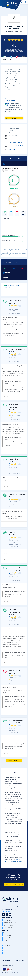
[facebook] (3, 914)
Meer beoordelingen (13, 760)
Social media (12, 149)
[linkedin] (10, 914)
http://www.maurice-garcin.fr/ (16, 142)
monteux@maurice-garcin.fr (15, 139)
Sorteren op (10, 293)
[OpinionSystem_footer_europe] (7, 968)
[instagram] (7, 914)
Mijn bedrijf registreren (15, 884)
